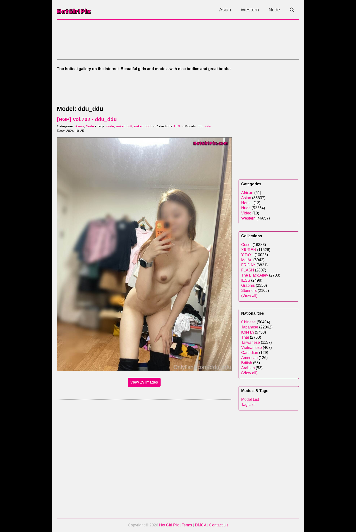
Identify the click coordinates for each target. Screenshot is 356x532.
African (247, 193)
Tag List (248, 404)
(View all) (249, 296)
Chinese (248, 322)
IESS (245, 280)
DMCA (200, 525)
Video (246, 213)
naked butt (124, 126)
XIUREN (248, 250)
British (246, 363)
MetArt (246, 260)
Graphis (248, 285)
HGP (177, 126)
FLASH (247, 270)
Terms (187, 525)
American (249, 358)
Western (250, 9)
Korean (247, 332)
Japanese (249, 327)
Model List (250, 399)
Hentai (247, 203)
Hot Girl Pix (169, 525)
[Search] (292, 10)
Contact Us (218, 525)
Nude (274, 9)
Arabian (248, 368)
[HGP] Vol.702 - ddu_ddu (87, 119)
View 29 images (144, 382)
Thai (245, 337)
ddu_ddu (204, 126)
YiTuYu (247, 255)
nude (110, 126)
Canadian (249, 353)
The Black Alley (254, 275)
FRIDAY (248, 265)
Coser (246, 245)
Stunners (249, 290)
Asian (225, 9)
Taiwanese (250, 342)
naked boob (143, 126)
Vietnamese (251, 347)
